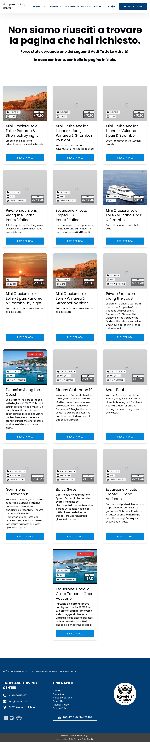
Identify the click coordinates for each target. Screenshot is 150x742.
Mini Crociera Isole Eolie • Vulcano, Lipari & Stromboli (124, 215)
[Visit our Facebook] (6, 718)
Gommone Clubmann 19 (17, 492)
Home (36, 6)
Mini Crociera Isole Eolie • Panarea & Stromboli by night (22, 131)
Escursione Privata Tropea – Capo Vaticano (121, 494)
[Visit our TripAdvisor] (19, 718)
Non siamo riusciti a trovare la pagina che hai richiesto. (44, 671)
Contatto (58, 701)
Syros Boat (115, 389)
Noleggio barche (62, 697)
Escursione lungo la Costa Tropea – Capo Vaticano (74, 594)
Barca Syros (66, 489)
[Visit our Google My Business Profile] (12, 718)
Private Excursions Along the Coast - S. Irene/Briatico (23, 215)
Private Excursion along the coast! (120, 296)
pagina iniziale (101, 59)
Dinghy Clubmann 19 (74, 389)
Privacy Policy (61, 704)
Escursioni (58, 694)
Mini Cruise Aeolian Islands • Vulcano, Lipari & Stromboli (122, 131)
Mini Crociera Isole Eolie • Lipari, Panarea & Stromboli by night (24, 298)
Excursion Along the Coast (23, 392)
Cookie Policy (60, 708)
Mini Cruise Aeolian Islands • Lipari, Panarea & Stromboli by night (74, 133)
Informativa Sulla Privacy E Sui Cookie (75, 739)
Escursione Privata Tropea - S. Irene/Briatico (71, 215)
